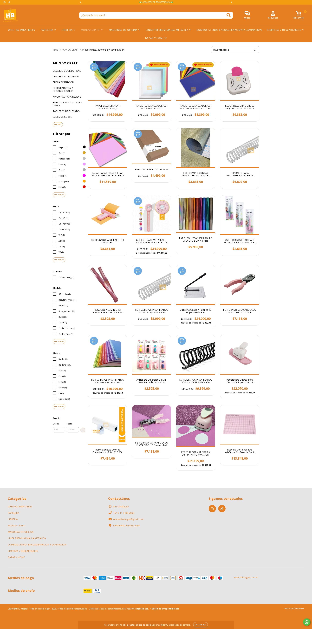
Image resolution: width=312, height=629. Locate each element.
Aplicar (82, 430)
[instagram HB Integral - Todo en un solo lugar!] (4, 2)
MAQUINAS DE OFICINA (123, 29)
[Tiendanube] (294, 609)
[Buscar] (229, 15)
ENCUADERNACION (63, 82)
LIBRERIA (67, 29)
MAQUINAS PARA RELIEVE (67, 96)
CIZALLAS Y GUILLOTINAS (67, 70)
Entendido (200, 625)
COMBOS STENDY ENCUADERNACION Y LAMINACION (229, 29)
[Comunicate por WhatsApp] (306, 622)
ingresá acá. (142, 608)
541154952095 (121, 506)
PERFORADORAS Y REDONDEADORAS (63, 89)
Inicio (55, 49)
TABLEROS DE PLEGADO (66, 111)
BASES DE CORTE (62, 116)
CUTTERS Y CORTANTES (66, 76)
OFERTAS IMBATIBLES (21, 29)
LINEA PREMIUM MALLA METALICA (167, 29)
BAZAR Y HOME (155, 38)
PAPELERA (47, 29)
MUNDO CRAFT (70, 49)
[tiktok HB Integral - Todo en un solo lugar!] (9, 2)
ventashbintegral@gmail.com (128, 519)
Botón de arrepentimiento (165, 608)
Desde (56, 423)
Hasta (69, 423)
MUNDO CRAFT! (91, 29)
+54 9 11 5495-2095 (123, 512)
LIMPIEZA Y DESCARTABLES (284, 29)
